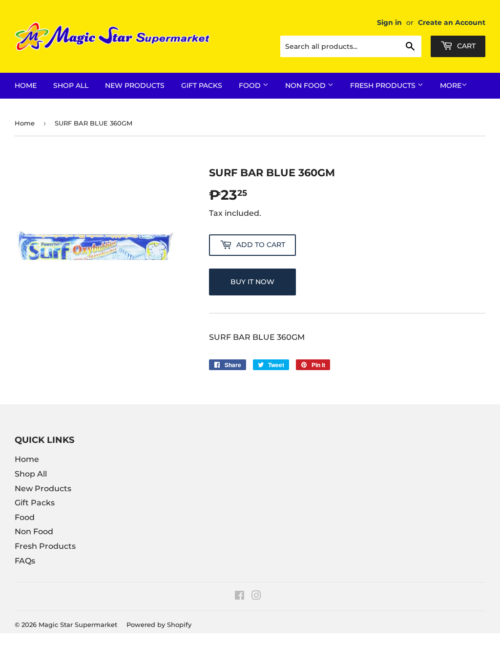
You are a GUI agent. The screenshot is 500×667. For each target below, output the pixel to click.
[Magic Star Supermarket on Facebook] (239, 596)
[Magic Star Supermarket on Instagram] (256, 596)
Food (251, 85)
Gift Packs (201, 85)
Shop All (70, 85)
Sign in (389, 22)
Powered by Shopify (158, 624)
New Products (135, 85)
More (450, 85)
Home (26, 85)
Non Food (306, 85)
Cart (465, 46)
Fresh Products (383, 85)
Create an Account (451, 22)
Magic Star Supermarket (78, 624)
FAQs (25, 560)
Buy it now (252, 281)
